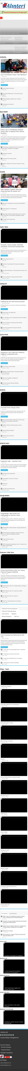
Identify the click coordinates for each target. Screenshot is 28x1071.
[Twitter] (13, 1041)
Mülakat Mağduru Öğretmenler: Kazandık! (12, 98)
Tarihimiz (3, 759)
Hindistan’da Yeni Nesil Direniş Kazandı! (13, 301)
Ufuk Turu (16, 616)
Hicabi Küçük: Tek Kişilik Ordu (9, 312)
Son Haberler (4, 913)
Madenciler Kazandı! (7, 18)
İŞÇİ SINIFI (4, 112)
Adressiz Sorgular (4, 868)
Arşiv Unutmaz (5, 613)
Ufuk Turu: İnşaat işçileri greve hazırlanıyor (12, 601)
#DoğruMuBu (4, 495)
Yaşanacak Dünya (5, 1049)
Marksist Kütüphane (6, 616)
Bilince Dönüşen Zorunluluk (7, 740)
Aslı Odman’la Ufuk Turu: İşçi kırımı (10, 595)
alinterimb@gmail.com (5, 1062)
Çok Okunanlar (13, 913)
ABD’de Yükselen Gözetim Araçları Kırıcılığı (12, 425)
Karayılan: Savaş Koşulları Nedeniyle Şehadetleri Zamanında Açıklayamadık (6, 39)
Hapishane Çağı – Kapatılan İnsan (11, 461)
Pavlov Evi (5, 483)
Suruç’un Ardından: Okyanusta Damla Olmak (12, 276)
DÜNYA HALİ (4, 443)
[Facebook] (10, 1041)
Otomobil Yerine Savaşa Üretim (9, 158)
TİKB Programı (4, 813)
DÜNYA (2, 390)
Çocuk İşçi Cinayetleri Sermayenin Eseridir (12, 327)
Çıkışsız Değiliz (4, 832)
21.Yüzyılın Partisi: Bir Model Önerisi (8, 886)
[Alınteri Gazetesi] (14, 5)
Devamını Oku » (4, 85)
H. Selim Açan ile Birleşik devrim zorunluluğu (12, 658)
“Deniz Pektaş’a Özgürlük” (8, 430)
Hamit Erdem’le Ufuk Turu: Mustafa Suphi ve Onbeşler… (15, 585)
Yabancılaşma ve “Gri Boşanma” (10, 208)
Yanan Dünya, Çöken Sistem (9, 366)
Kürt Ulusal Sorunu (5, 795)
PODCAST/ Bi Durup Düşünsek (9, 608)
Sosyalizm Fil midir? (5, 850)
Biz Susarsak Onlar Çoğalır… (12, 1006)
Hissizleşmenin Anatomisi (8, 104)
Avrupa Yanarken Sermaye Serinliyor (11, 383)
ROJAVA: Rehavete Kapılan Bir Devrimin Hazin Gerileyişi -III (12, 955)
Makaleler (14, 613)
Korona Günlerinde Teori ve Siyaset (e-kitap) (10, 777)
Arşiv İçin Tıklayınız (5, 1045)
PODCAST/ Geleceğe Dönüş (9, 611)
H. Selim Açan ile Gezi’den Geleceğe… (11, 662)
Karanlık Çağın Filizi (5, 904)
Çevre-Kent (4, 334)
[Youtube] (15, 1041)
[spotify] (20, 1041)
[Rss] (8, 1041)
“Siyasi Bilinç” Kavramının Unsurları (10, 478)
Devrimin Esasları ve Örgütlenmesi (13, 1023)
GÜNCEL (3, 57)
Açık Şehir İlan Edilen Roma (9, 488)
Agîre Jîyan (4, 227)
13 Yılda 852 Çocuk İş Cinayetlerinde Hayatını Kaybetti (14, 317)
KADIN (2, 172)
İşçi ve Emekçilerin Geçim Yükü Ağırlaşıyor (14, 74)
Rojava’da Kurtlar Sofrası (8, 539)
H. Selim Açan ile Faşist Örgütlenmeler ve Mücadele (14, 649)
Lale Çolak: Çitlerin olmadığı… (7, 722)
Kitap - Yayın (4, 669)
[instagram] (18, 1041)
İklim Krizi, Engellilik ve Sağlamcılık (10, 378)
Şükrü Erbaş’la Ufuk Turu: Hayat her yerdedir (12, 590)
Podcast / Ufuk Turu (7, 552)
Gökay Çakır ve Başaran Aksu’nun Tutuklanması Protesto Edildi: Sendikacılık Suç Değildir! (14, 926)
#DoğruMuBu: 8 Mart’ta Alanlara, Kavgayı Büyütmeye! (14, 527)
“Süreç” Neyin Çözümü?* (8, 259)
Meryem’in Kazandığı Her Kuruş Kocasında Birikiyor (14, 203)
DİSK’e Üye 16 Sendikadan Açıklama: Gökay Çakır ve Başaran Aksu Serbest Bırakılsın (12, 31)
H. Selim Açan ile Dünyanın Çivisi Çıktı (11, 653)
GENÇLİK (3, 284)
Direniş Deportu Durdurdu (8, 88)
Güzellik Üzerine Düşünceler (9, 219)
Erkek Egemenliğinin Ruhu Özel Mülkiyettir (10, 704)
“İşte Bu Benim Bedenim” (6, 686)
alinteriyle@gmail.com (5, 1065)
